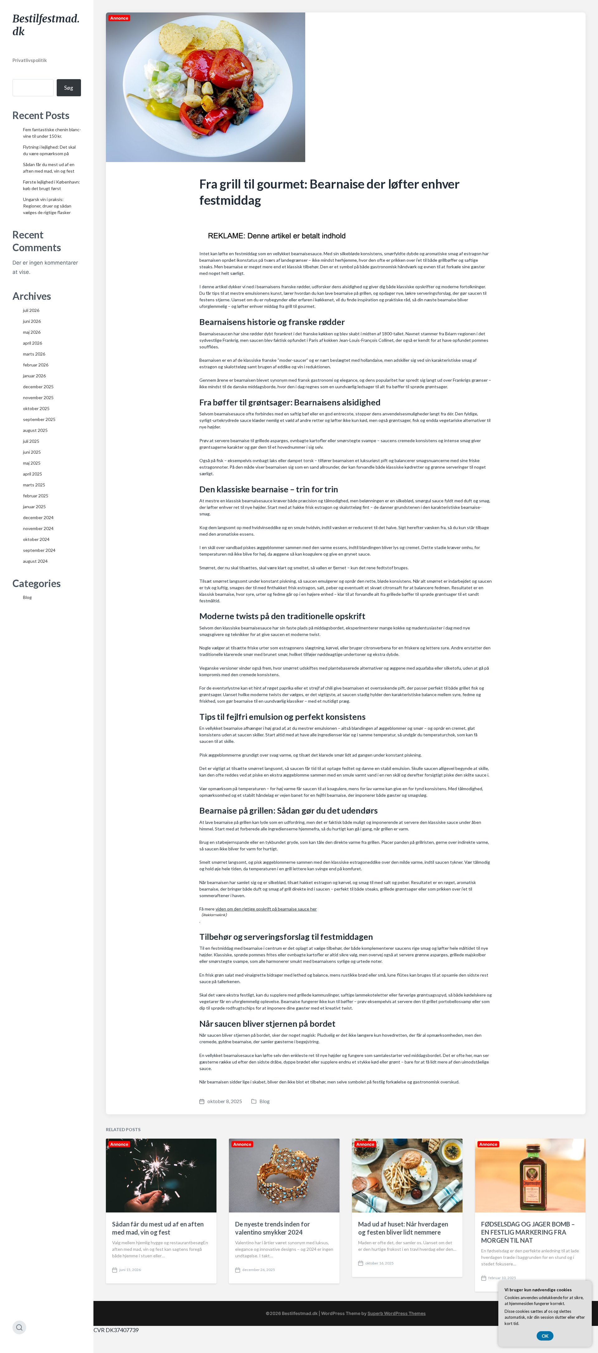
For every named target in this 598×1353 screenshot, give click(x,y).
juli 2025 (31, 441)
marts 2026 (34, 353)
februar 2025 (35, 495)
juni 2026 (32, 321)
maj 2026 (31, 332)
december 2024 (38, 517)
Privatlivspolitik (29, 60)
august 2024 (35, 561)
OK (545, 1336)
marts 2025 (34, 484)
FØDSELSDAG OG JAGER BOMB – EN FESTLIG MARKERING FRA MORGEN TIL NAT (528, 1232)
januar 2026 (34, 375)
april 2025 (32, 473)
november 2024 (38, 528)
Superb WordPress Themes (397, 1313)
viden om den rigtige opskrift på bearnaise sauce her (266, 908)
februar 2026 (35, 364)
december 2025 (38, 386)
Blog (27, 597)
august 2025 (35, 430)
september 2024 (39, 550)
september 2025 (39, 419)
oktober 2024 (36, 539)
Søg (68, 87)
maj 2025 (31, 463)
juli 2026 (31, 310)
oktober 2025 (36, 408)
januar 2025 (34, 506)
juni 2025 (32, 452)
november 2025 (38, 397)
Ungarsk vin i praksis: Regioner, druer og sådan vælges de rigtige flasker (47, 206)
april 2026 (32, 343)
